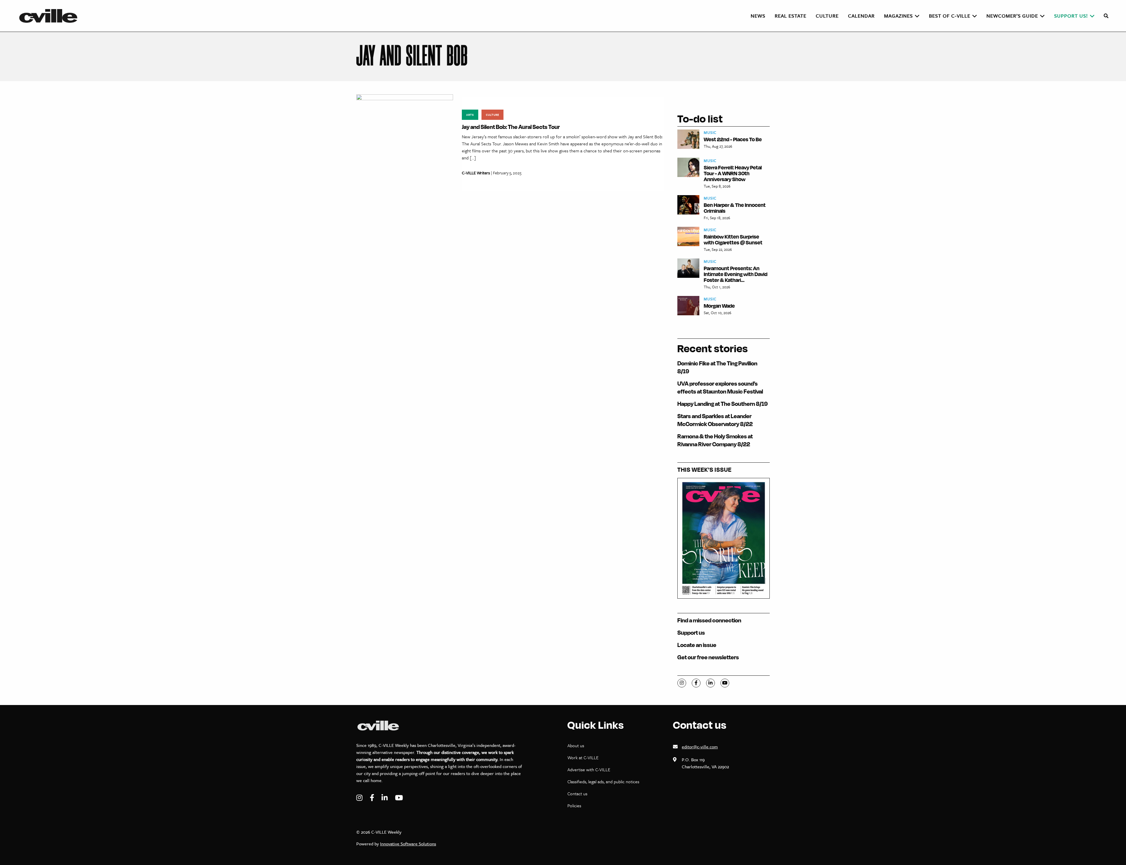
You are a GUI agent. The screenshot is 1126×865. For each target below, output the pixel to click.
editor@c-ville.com (700, 746)
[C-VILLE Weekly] (51, 15)
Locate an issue (696, 644)
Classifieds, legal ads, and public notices (603, 781)
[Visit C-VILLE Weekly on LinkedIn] (385, 798)
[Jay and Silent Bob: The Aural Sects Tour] (404, 142)
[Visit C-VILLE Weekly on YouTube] (399, 798)
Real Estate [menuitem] (790, 15)
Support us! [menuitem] (1071, 15)
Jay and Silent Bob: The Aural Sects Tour (511, 126)
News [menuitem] (758, 15)
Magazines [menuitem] (898, 15)
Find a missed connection (709, 620)
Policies (574, 805)
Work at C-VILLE (582, 757)
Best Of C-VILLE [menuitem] (949, 15)
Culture (492, 115)
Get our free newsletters (708, 657)
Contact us (577, 793)
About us (575, 745)
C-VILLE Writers (476, 173)
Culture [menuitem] (827, 15)
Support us (691, 632)
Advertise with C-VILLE (588, 769)
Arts (470, 115)
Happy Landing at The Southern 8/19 (722, 403)
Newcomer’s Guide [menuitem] (1012, 15)
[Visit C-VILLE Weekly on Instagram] (360, 798)
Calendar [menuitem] (861, 15)
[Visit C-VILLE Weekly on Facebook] (373, 798)
